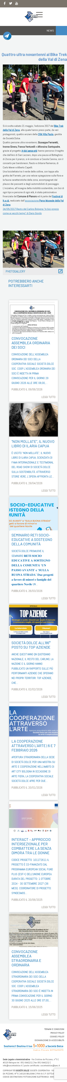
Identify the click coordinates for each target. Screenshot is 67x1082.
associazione (32, 200)
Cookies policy (57, 1036)
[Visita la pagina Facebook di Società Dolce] (5, 4)
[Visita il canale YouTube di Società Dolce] (16, 4)
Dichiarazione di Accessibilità (49, 1040)
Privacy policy (57, 1033)
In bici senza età (29, 150)
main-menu (39, 14)
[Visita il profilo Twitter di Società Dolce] (10, 4)
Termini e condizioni (54, 1029)
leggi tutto (48, 397)
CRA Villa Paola (45, 134)
